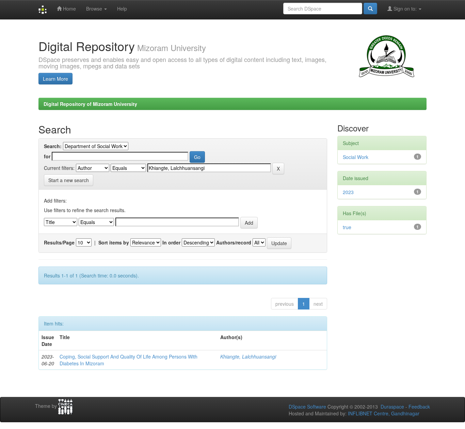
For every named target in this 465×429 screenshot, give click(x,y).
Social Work (355, 157)
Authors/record (233, 242)
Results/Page (59, 242)
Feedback (419, 406)
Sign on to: (405, 8)
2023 (348, 192)
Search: (53, 146)
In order (171, 242)
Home (69, 8)
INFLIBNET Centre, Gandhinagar (383, 413)
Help (122, 8)
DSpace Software (307, 406)
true (347, 227)
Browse (94, 8)
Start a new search (68, 180)
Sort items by (113, 242)
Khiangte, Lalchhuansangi (248, 356)
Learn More (55, 78)
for (47, 156)
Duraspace (392, 406)
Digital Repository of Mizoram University (90, 103)
